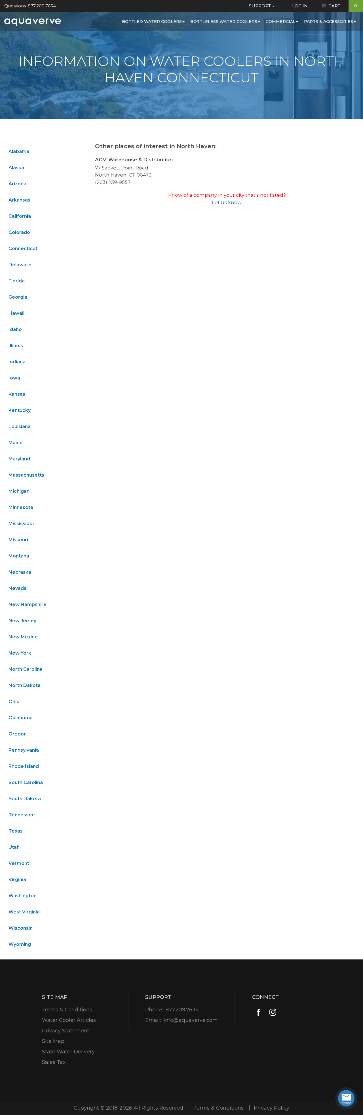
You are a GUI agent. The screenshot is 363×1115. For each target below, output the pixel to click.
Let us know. (227, 202)
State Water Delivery (68, 1052)
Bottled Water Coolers (152, 21)
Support (260, 6)
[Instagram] (272, 1012)
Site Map (53, 1041)
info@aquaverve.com (191, 1020)
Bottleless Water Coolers (223, 21)
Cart (342, 6)
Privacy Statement (65, 1031)
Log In (300, 6)
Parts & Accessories (328, 21)
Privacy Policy (271, 1108)
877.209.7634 (182, 1010)
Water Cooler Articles (69, 1020)
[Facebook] (258, 1012)
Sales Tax (54, 1062)
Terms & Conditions (67, 1010)
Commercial (281, 21)
